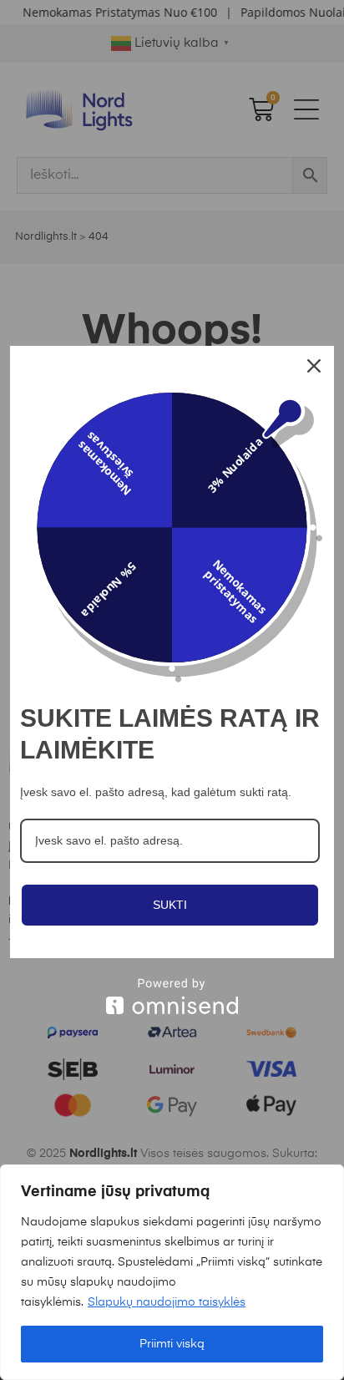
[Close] (314, 366)
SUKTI (170, 904)
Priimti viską (172, 1344)
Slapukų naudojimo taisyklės (166, 1302)
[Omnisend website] (172, 996)
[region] (172, 1272)
